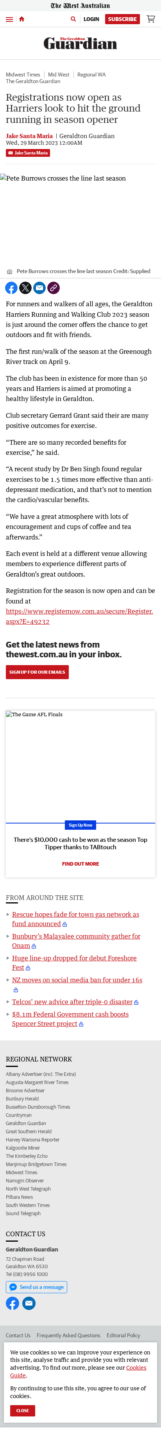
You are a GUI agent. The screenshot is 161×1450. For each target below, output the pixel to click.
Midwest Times (23, 74)
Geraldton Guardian (26, 1123)
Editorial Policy (123, 1335)
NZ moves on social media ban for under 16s (77, 980)
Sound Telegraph (23, 1213)
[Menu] (9, 19)
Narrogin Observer (25, 1181)
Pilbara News (19, 1197)
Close (22, 1410)
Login (91, 19)
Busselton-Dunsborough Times (38, 1107)
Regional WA (91, 74)
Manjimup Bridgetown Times (36, 1164)
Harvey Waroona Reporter (32, 1140)
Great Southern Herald (29, 1131)
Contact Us (18, 1335)
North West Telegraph (28, 1189)
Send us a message (42, 1287)
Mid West (59, 74)
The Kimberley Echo (27, 1156)
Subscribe (122, 19)
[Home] (21, 19)
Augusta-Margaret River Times (37, 1082)
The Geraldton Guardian (33, 81)
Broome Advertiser (25, 1090)
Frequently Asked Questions (68, 1335)
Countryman (19, 1115)
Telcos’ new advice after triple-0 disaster (72, 1002)
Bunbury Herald (22, 1099)
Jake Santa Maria (31, 152)
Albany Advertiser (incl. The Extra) (41, 1074)
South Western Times (28, 1205)
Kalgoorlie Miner (23, 1148)
